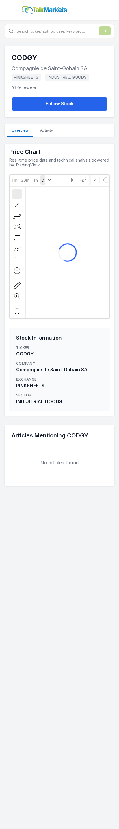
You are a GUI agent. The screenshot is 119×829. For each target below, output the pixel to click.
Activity (46, 130)
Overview (20, 130)
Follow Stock (59, 103)
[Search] (105, 30)
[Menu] (11, 9)
